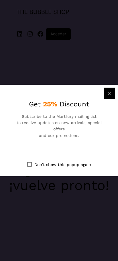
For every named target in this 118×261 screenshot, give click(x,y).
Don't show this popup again (62, 164)
